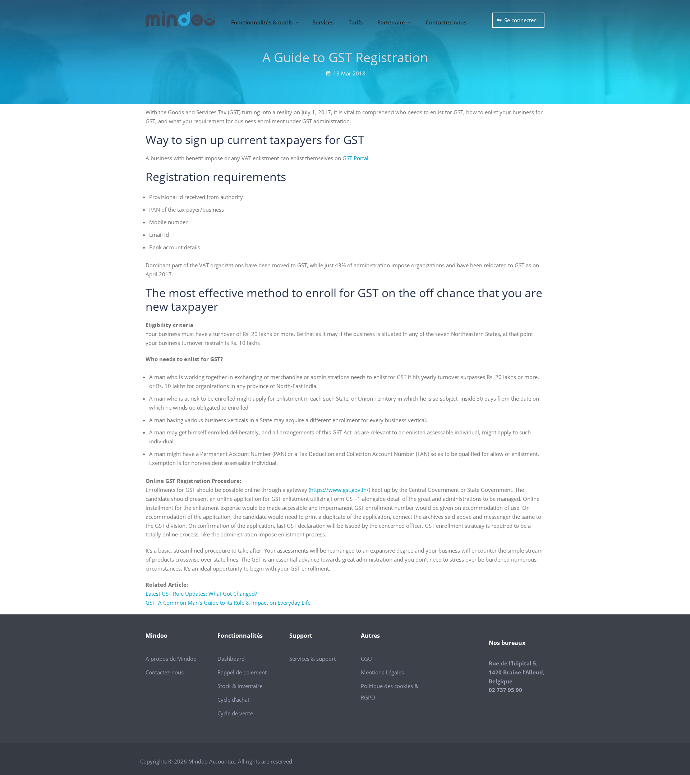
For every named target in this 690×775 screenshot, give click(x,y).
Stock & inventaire (239, 685)
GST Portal (355, 158)
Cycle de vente (235, 713)
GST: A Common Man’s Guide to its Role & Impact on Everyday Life (228, 602)
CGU (366, 658)
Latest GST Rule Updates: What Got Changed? (201, 593)
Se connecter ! (521, 20)
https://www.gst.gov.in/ (339, 489)
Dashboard (231, 658)
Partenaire (391, 22)
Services (323, 22)
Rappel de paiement (242, 672)
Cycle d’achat (233, 699)
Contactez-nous (446, 22)
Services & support (312, 658)
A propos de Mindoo (171, 658)
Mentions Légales (382, 672)
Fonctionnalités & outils (262, 22)
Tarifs (356, 22)
